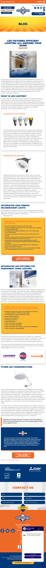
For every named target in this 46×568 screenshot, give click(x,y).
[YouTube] (41, 7)
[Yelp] (44, 10)
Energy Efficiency (11, 460)
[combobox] (34, 498)
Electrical (5, 460)
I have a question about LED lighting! (23, 258)
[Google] (38, 7)
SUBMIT (23, 508)
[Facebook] (35, 7)
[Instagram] (44, 7)
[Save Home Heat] (23, 10)
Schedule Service (6, 12)
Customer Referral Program (38, 14)
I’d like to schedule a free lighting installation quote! (23, 455)
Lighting (17, 460)
